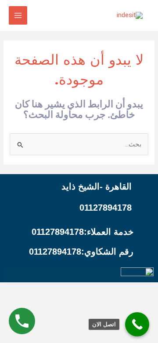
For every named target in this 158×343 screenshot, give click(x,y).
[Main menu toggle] (18, 15)
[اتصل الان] (137, 324)
